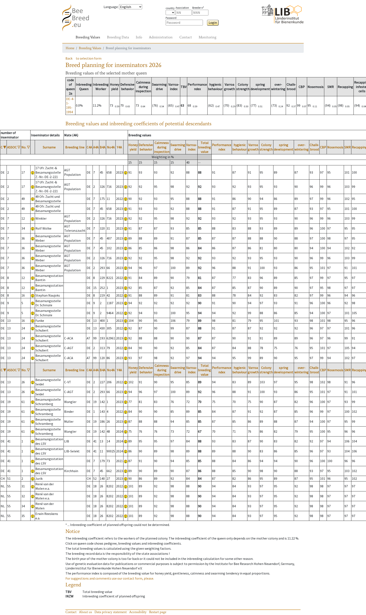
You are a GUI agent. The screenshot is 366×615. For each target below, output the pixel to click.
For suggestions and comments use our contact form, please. (109, 578)
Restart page (157, 612)
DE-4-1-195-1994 (70, 105)
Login (213, 22)
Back (68, 58)
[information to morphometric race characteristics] (32, 172)
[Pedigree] (125, 172)
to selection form (88, 58)
